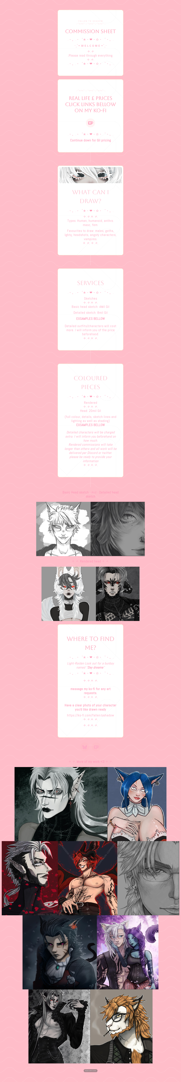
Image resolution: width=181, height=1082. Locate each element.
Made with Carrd (90, 1071)
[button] (90, 122)
